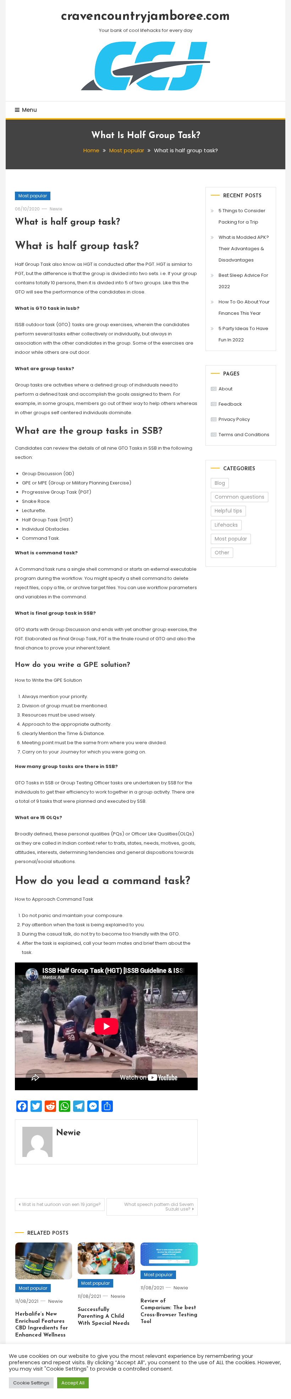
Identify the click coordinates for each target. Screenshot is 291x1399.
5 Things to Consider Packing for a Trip (242, 216)
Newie (56, 209)
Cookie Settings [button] (31, 1382)
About (225, 388)
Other (222, 552)
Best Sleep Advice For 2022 (243, 281)
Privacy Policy (234, 419)
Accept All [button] (72, 1382)
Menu (29, 110)
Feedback (230, 404)
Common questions (239, 496)
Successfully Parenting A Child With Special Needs (104, 1316)
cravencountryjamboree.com (145, 16)
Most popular (32, 196)
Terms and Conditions (244, 434)
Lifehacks (226, 524)
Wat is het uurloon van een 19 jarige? (61, 1204)
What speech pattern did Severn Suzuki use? (159, 1206)
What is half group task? (67, 222)
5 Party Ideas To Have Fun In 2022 (243, 334)
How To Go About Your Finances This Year (244, 307)
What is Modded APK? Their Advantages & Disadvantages (244, 248)
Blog (220, 483)
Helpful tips (228, 510)
